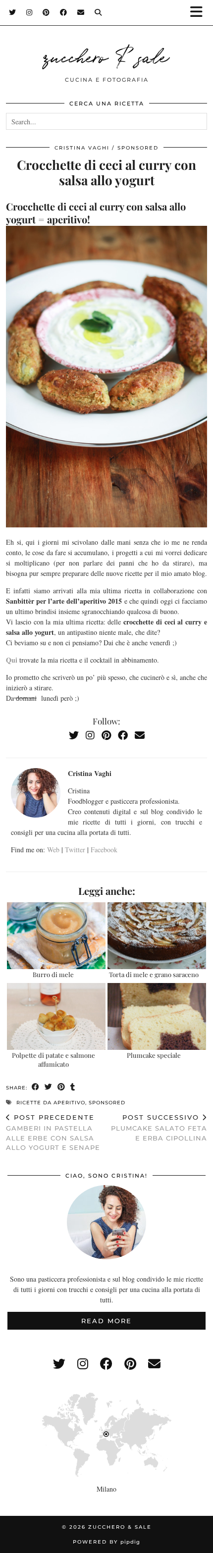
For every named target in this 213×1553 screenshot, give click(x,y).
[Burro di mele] (56, 935)
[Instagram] (29, 12)
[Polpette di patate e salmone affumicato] (56, 1016)
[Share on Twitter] (48, 1087)
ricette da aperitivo (50, 1102)
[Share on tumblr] (73, 1087)
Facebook (104, 849)
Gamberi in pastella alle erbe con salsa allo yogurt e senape (53, 1132)
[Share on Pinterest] (61, 1087)
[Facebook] (63, 12)
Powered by (106, 1542)
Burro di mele (53, 974)
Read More (106, 1321)
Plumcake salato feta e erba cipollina (159, 1127)
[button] (200, 12)
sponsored (138, 148)
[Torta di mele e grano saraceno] (156, 935)
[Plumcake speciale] (156, 1016)
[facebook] (106, 1363)
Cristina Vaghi (81, 148)
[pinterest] (130, 1363)
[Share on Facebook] (35, 1087)
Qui (12, 660)
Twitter (75, 849)
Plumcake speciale (154, 1055)
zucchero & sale (106, 55)
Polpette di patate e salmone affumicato (53, 1059)
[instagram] (82, 1363)
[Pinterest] (46, 12)
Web (53, 849)
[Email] (81, 12)
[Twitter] (12, 12)
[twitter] (59, 1363)
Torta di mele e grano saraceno (154, 974)
